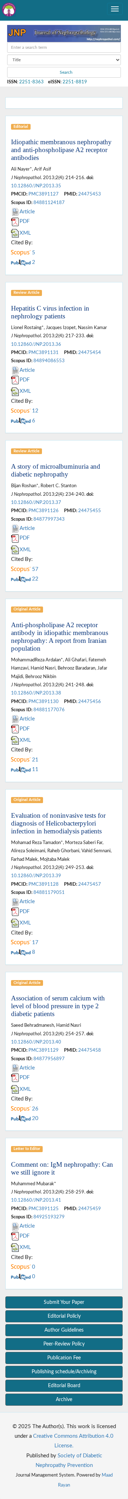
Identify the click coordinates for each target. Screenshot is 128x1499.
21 (34, 759)
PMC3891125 (43, 1209)
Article (27, 211)
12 (34, 410)
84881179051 (49, 892)
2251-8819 (75, 82)
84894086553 (49, 361)
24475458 (89, 1050)
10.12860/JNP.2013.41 (36, 1200)
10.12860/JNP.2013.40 (36, 1042)
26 (34, 1109)
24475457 (89, 884)
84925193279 (49, 1217)
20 (34, 1118)
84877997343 (49, 519)
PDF (25, 221)
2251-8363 (31, 82)
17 (34, 942)
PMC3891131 (43, 352)
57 (34, 569)
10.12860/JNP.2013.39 (36, 876)
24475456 (89, 701)
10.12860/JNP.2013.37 (36, 502)
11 (34, 769)
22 (34, 579)
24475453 (89, 194)
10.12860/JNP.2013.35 (36, 186)
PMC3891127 (43, 194)
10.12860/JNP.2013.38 (36, 693)
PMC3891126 (43, 511)
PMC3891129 (43, 1050)
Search (66, 72)
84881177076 (49, 710)
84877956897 (49, 1059)
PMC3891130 (43, 701)
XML (25, 233)
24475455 (89, 511)
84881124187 (49, 203)
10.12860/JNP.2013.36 (36, 344)
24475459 (89, 1209)
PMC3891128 (43, 884)
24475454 (89, 352)
